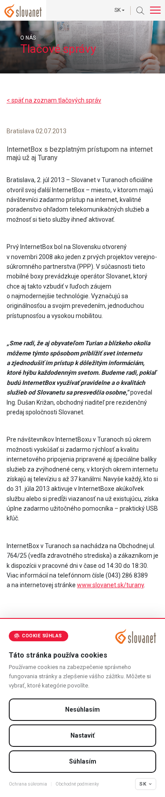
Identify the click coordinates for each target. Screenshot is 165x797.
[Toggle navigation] (155, 10)
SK (143, 784)
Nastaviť (82, 735)
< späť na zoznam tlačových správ (54, 100)
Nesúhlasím (82, 709)
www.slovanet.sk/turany (110, 585)
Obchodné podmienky (77, 784)
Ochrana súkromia (28, 784)
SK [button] (117, 10)
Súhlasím (82, 761)
